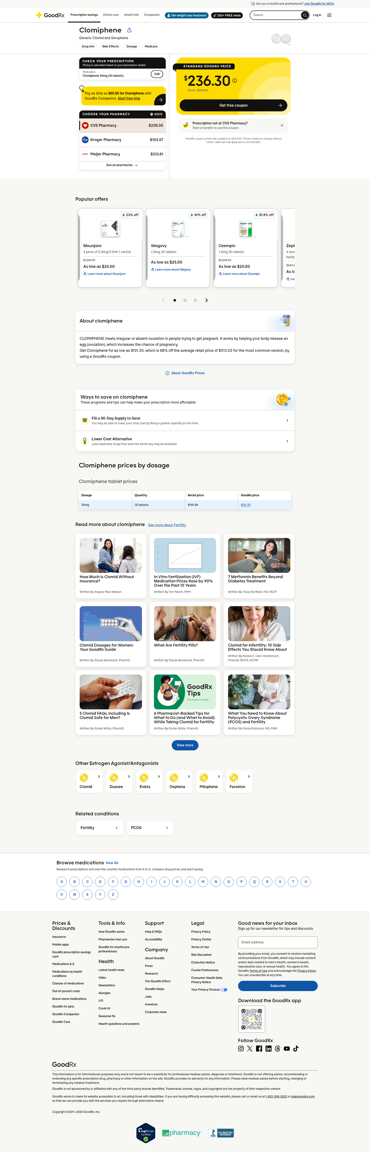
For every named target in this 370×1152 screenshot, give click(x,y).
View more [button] (185, 745)
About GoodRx (154, 958)
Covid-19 (104, 1008)
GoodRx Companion (65, 1014)
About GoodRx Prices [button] (188, 373)
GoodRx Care (61, 1022)
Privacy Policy (200, 932)
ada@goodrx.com (303, 1096)
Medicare (151, 46)
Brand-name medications (69, 999)
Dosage (132, 46)
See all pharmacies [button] (119, 165)
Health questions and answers (118, 1024)
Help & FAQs (153, 932)
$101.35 (246, 505)
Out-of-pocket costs (66, 991)
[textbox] (278, 942)
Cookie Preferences (204, 970)
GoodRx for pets (63, 1006)
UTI (100, 1001)
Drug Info (88, 46)
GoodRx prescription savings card (71, 954)
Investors (151, 1004)
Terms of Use (200, 947)
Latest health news (111, 970)
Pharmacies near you (112, 939)
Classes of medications (68, 983)
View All (112, 863)
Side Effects (110, 46)
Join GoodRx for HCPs (319, 4)
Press (149, 966)
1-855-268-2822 (276, 1096)
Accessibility (153, 939)
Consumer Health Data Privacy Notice (207, 980)
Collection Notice (203, 962)
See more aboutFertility (167, 525)
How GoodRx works (111, 932)
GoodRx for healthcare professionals (114, 949)
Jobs (148, 997)
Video (102, 978)
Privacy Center (201, 939)
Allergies (104, 993)
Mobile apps (60, 944)
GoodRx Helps (154, 989)
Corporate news (156, 1012)
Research (151, 973)
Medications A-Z (63, 964)
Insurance (59, 937)
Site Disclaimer (201, 955)
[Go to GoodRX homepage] (50, 15)
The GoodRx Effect (158, 981)
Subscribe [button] (294, 987)
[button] (185, 15)
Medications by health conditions (67, 974)
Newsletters (106, 985)
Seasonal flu (106, 1016)
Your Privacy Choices (205, 989)
